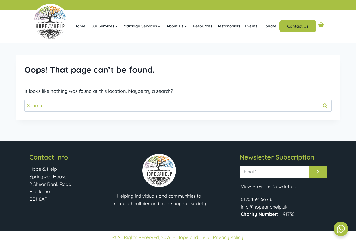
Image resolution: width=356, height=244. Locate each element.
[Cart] (321, 25)
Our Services (102, 25)
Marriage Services (140, 25)
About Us (175, 25)
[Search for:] (178, 105)
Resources (202, 25)
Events (251, 25)
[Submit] (318, 172)
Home (79, 25)
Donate (270, 25)
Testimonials (228, 25)
